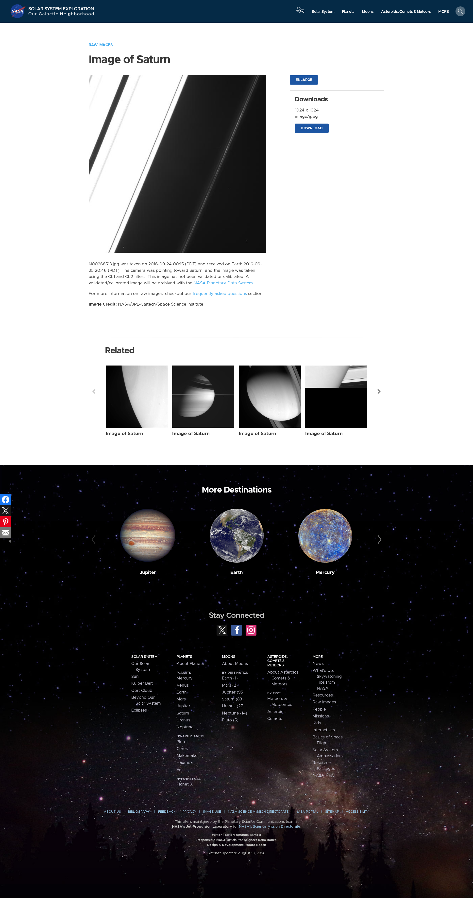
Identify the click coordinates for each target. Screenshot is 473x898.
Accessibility (357, 811)
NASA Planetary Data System (223, 283)
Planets (184, 657)
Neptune (185, 727)
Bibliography (139, 811)
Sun (135, 676)
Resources (323, 695)
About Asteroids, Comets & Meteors (283, 678)
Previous (94, 391)
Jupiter (148, 572)
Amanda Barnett (248, 835)
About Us (112, 811)
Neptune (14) (234, 713)
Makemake (187, 756)
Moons (228, 657)
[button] (444, 11)
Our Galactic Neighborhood (61, 15)
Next (379, 391)
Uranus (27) (233, 706)
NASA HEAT (324, 776)
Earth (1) (230, 678)
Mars (181, 699)
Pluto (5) (230, 720)
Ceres (182, 749)
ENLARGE (304, 80)
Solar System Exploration (61, 7)
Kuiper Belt (142, 683)
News (318, 664)
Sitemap (332, 811)
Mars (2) (230, 685)
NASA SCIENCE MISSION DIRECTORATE (258, 811)
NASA (18, 11)
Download (312, 128)
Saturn (183, 713)
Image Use (212, 811)
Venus (183, 685)
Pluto (181, 742)
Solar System (144, 657)
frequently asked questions (220, 294)
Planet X (185, 784)
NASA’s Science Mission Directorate (269, 826)
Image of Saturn (124, 433)
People (319, 709)
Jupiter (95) (233, 692)
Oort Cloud (141, 691)
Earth (236, 572)
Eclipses (139, 710)
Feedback (166, 811)
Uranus (183, 720)
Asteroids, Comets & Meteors (277, 661)
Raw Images (101, 45)
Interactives (324, 730)
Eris (180, 770)
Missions (321, 716)
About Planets (190, 664)
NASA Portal (307, 811)
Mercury (325, 572)
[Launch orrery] (300, 12)
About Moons (235, 664)
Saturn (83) (233, 699)
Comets (274, 719)
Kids (317, 723)
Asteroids (276, 712)
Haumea (185, 763)
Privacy (189, 811)
